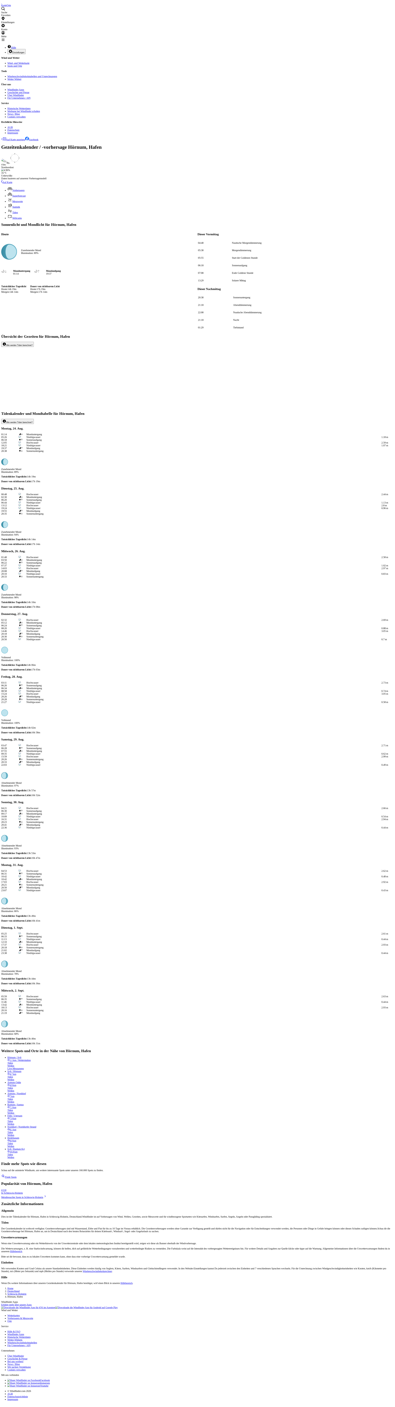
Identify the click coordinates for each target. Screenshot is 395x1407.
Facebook (33, 139)
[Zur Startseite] (1, 2)
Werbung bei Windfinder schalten (23, 111)
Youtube (44, 1385)
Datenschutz (13, 130)
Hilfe (13, 47)
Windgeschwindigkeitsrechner (97, 1271)
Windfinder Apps (15, 89)
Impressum (12, 132)
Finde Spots (11, 1177)
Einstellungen (18, 52)
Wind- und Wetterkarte (18, 63)
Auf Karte (7, 182)
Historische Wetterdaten (19, 108)
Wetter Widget (14, 79)
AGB (10, 127)
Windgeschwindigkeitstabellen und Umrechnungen (32, 76)
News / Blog (13, 114)
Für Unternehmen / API (18, 98)
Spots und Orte (14, 66)
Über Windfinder (15, 95)
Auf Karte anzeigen (15, 139)
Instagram (45, 1383)
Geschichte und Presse (18, 92)
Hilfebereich (16, 1251)
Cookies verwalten (16, 116)
